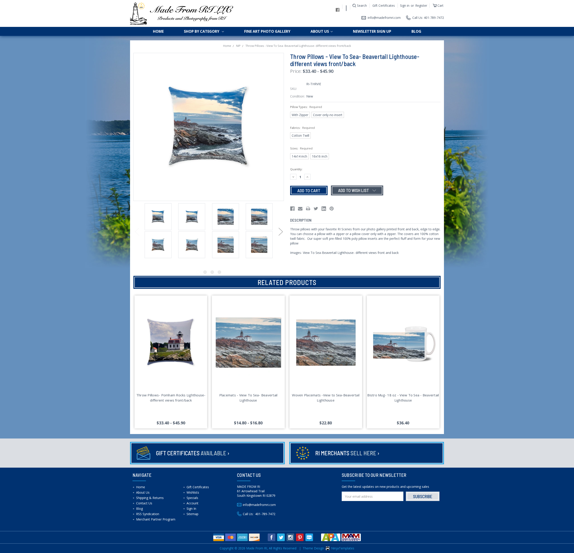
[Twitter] (316, 208)
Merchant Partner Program (155, 519)
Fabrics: (302, 128)
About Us (320, 31)
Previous (136, 231)
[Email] (300, 208)
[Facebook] (292, 208)
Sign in (404, 5)
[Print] (308, 208)
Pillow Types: (306, 107)
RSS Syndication (147, 514)
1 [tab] (198, 272)
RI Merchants (347, 452)
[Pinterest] (331, 208)
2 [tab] (205, 272)
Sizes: (301, 148)
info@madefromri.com (384, 17)
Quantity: (296, 169)
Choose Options (171, 347)
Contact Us (144, 503)
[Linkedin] (324, 208)
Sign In (191, 508)
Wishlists (193, 492)
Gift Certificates (383, 5)
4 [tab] (219, 272)
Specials (192, 498)
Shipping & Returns (150, 498)
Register (421, 5)
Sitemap (192, 514)
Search (362, 5)
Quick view (171, 337)
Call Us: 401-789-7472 (428, 17)
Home (158, 31)
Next (280, 231)
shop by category (202, 31)
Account (192, 503)
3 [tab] (212, 272)
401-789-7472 (265, 514)
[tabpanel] (158, 217)
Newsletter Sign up (372, 31)
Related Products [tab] (287, 282)
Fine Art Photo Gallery (267, 31)
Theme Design (313, 548)
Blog (416, 31)
